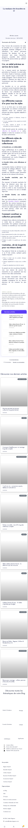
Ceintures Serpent (7, 781)
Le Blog (5, 790)
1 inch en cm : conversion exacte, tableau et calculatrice (13, 486)
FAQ (4, 793)
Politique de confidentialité (9, 805)
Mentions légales (7, 808)
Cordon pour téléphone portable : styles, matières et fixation (17, 333)
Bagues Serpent (7, 766)
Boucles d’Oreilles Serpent (9, 775)
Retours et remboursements (9, 799)
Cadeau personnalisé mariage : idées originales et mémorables (16, 349)
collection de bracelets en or (11, 131)
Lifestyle (21, 724)
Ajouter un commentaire (18, 362)
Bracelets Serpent (7, 769)
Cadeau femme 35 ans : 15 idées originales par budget (16, 316)
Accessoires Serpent (8, 778)
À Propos (5, 796)
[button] (14, 42)
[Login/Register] (13, 826)
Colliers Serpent (7, 772)
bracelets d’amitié (14, 201)
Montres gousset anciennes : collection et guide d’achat (11, 409)
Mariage (21, 710)
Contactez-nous (7, 811)
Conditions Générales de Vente (10, 802)
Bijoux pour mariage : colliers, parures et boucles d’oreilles (14, 680)
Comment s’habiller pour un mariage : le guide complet (14, 448)
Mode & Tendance (7, 710)
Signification (21, 738)
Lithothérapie (7, 739)
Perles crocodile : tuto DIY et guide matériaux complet (13, 525)
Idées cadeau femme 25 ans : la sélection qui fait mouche (17, 324)
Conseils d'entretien (7, 724)
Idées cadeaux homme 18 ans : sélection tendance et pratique (16, 341)
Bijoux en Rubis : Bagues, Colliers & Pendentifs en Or (13, 642)
